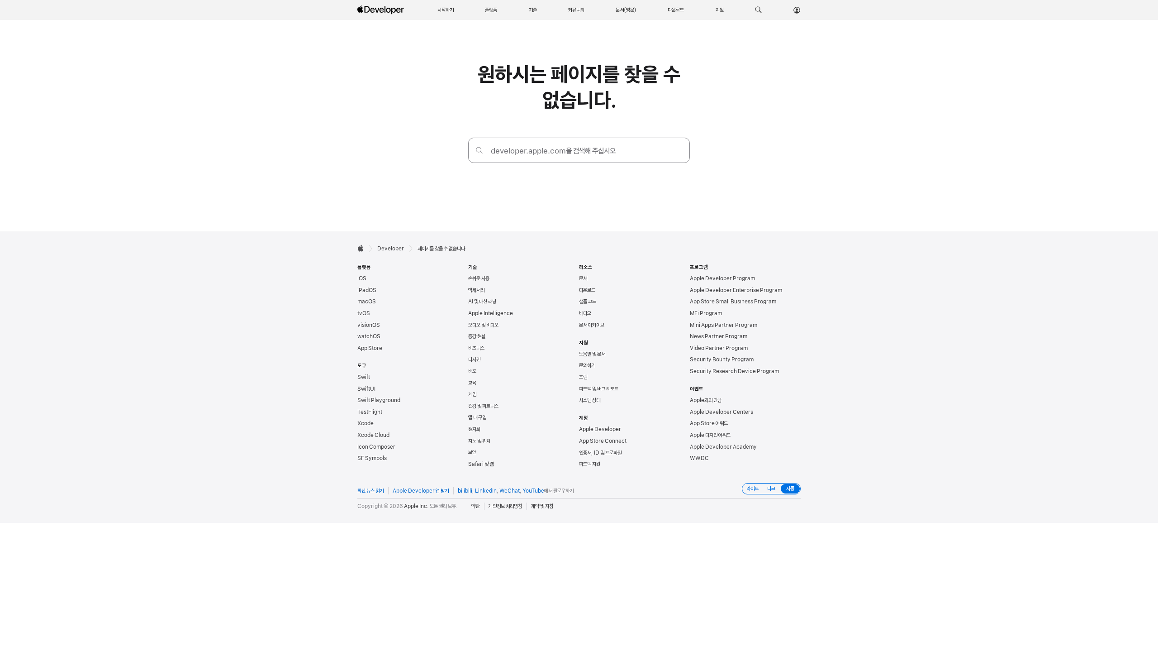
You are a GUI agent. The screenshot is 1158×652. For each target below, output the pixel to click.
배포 (472, 371)
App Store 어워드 (709, 423)
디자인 (474, 359)
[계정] (796, 10)
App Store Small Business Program (733, 301)
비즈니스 (476, 348)
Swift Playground (378, 400)
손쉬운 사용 (478, 278)
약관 (475, 506)
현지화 (474, 429)
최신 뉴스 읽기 (370, 491)
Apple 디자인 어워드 (710, 435)
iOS (361, 278)
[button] (758, 10)
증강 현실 (476, 336)
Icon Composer (376, 447)
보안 (472, 452)
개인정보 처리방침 (505, 506)
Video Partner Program (719, 348)
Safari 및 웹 (481, 464)
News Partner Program (718, 336)
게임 (472, 394)
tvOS (363, 313)
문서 (583, 278)
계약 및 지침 (542, 506)
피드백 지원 (589, 464)
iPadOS (366, 290)
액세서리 (476, 290)
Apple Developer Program (722, 278)
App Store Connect (602, 441)
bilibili (465, 491)
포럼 (583, 377)
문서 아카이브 (591, 325)
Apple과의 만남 (705, 400)
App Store (369, 348)
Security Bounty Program (722, 359)
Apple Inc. (416, 506)
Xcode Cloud (373, 435)
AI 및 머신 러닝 (482, 301)
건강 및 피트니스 (483, 406)
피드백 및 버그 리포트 (598, 389)
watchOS (368, 336)
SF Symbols (372, 458)
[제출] (479, 150)
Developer (390, 248)
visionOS (368, 325)
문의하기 (587, 365)
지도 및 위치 (479, 441)
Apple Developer (600, 429)
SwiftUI (366, 389)
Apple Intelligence (490, 313)
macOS (366, 301)
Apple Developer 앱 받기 (421, 491)
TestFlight (369, 412)
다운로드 (587, 290)
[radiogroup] (771, 488)
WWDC (699, 458)
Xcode (365, 423)
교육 (472, 383)
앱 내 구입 (477, 417)
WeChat (509, 491)
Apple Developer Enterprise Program (736, 290)
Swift (363, 377)
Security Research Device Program (734, 371)
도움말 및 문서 (592, 354)
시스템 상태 (589, 400)
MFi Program (706, 313)
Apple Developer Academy (723, 447)
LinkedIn (486, 491)
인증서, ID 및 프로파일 (600, 453)
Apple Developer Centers (721, 412)
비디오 (585, 313)
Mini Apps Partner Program (723, 325)
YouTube (533, 491)
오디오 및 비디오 (483, 325)
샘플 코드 (587, 301)
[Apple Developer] (382, 10)
